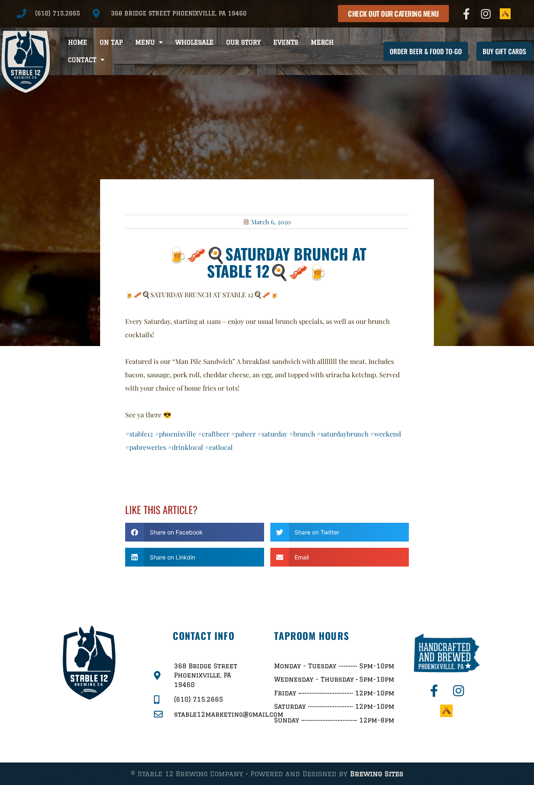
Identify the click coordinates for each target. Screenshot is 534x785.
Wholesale (194, 42)
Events (285, 42)
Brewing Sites (376, 773)
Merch (322, 42)
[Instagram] (486, 14)
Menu (145, 42)
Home (77, 42)
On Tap (111, 42)
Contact (82, 59)
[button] (194, 532)
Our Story (243, 42)
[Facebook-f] (466, 14)
